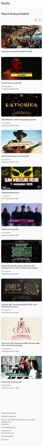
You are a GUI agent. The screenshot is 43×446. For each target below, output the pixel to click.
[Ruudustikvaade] (36, 20)
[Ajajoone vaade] (40, 20)
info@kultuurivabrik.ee (8, 416)
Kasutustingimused (7, 433)
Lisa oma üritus (6, 431)
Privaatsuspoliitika (7, 436)
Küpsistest (4, 439)
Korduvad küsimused (8, 427)
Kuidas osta (5, 424)
